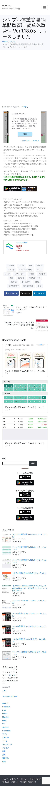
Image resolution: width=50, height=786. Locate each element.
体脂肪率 (42, 274)
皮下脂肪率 (26, 282)
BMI (30, 266)
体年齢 (31, 274)
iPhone (4, 714)
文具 (4, 755)
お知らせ (5, 738)
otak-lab (6, 5)
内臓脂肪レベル (34, 278)
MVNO (4, 720)
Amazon (11, 266)
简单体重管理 (14, 286)
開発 (4, 761)
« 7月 (4, 691)
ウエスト (11, 270)
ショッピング (7, 744)
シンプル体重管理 (22, 242)
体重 (11, 278)
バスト (39, 270)
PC (3, 724)
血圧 (39, 286)
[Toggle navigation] (44, 7)
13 (10, 675)
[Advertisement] (25, 77)
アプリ (25, 107)
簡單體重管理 (28, 286)
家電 (4, 751)
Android (21, 266)
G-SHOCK (6, 707)
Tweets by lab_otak (9, 696)
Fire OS (39, 266)
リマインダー (19, 274)
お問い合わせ (35, 779)
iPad (4, 710)
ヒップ (7, 274)
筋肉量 (37, 282)
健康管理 (21, 278)
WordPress (6, 731)
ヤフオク (5, 748)
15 (14, 675)
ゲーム (4, 741)
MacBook (5, 717)
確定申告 (5, 758)
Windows (5, 727)
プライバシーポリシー (19, 779)
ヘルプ (5, 779)
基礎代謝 (13, 282)
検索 (4, 458)
